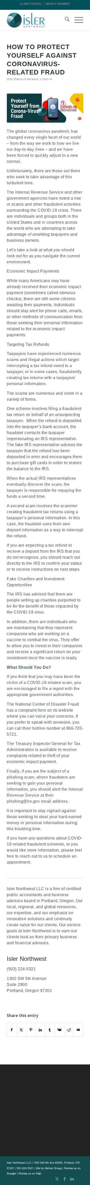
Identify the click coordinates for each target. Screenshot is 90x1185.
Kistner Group (53, 1168)
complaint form (32, 710)
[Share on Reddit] (69, 1030)
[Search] (65, 20)
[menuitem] (65, 20)
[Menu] (76, 20)
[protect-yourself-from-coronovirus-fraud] (45, 108)
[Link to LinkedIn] (72, 1178)
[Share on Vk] (59, 1030)
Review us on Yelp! (30, 1173)
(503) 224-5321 (21, 969)
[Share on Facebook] (11, 1030)
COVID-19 (46, 79)
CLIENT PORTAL (31, 4)
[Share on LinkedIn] (40, 1030)
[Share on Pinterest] (31, 1030)
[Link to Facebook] (64, 1178)
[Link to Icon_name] (79, 1178)
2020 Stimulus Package (22, 79)
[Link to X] (57, 1178)
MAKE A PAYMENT (58, 4)
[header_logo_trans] (37, 20)
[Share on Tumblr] (49, 1030)
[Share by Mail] (78, 1030)
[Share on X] (21, 1030)
